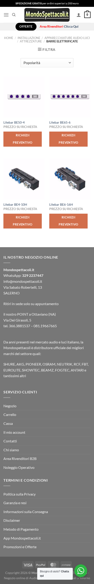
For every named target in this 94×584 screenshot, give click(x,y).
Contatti (10, 441)
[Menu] (6, 14)
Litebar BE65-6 (59, 122)
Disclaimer (11, 520)
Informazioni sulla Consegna (25, 511)
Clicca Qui (71, 26)
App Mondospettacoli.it (22, 538)
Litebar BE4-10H (15, 204)
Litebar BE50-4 (14, 122)
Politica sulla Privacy (19, 494)
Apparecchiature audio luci (67, 38)
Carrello (9, 414)
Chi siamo (11, 450)
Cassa (8, 423)
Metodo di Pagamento (21, 529)
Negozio (9, 406)
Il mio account (14, 432)
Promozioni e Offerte (20, 547)
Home (8, 38)
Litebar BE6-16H (61, 204)
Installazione (29, 38)
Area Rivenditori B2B (20, 458)
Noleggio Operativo (18, 467)
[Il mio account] (78, 15)
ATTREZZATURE (31, 41)
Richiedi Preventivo (22, 138)
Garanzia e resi (14, 503)
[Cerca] (14, 14)
